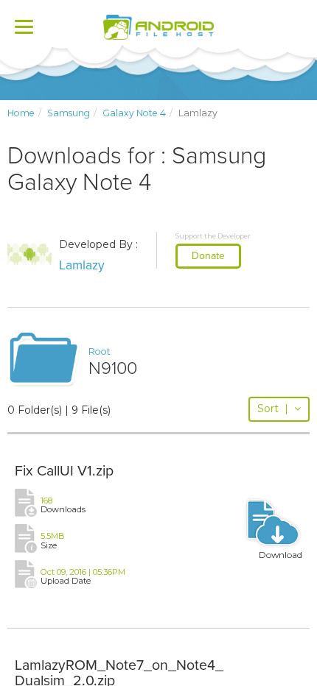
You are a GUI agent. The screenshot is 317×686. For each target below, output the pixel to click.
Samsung (68, 113)
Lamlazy (82, 265)
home (21, 113)
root (99, 351)
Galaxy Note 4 (134, 113)
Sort (272, 408)
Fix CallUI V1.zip (64, 471)
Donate (208, 256)
